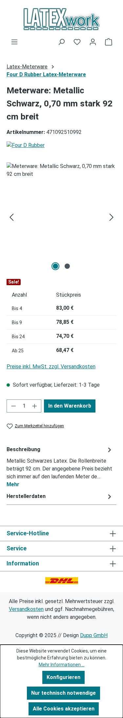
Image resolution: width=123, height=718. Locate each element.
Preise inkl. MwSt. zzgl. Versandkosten (51, 366)
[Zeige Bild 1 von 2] (55, 266)
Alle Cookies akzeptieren (63, 709)
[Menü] (14, 41)
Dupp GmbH (94, 635)
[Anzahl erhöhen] (35, 406)
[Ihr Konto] (93, 41)
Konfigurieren (63, 677)
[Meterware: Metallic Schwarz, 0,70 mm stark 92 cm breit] (61, 217)
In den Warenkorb (69, 406)
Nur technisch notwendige (63, 693)
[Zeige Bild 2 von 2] (67, 266)
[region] (61, 217)
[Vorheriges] (11, 217)
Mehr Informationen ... (62, 664)
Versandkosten (26, 609)
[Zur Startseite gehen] (61, 19)
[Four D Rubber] (61, 145)
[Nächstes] (111, 217)
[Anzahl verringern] (13, 406)
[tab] (60, 466)
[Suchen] (61, 41)
